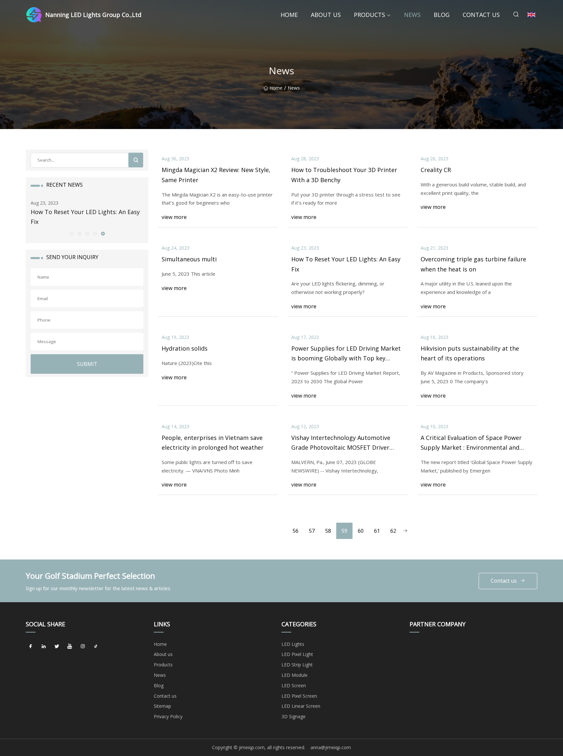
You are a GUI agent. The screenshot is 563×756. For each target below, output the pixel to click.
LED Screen (294, 685)
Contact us (481, 15)
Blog (442, 15)
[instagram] (83, 646)
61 (377, 530)
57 (312, 530)
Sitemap (162, 706)
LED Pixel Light (297, 654)
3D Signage (294, 716)
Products (369, 15)
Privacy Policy (168, 716)
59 (344, 530)
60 (361, 530)
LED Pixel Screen (299, 696)
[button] (71, 233)
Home (289, 15)
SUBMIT (87, 364)
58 (328, 530)
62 (393, 530)
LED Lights (293, 644)
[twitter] (57, 646)
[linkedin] (44, 646)
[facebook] (31, 646)
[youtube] (70, 646)
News (412, 15)
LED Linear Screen (301, 706)
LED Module (295, 675)
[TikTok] (96, 646)
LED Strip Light (297, 665)
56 (295, 530)
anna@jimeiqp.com (330, 747)
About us (326, 15)
